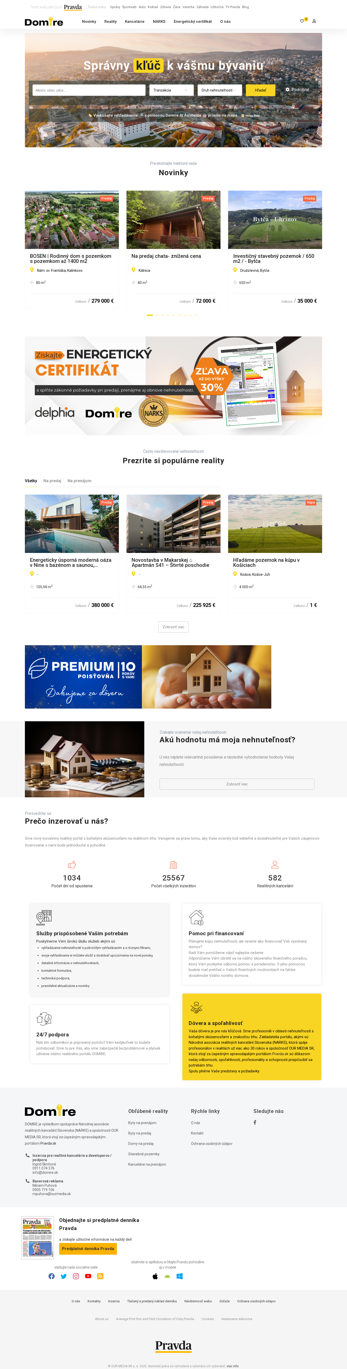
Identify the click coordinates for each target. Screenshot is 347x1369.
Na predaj (52, 480)
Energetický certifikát (193, 21)
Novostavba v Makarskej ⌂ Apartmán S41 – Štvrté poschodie (170, 562)
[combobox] (89, 90)
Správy (115, 7)
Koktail (153, 7)
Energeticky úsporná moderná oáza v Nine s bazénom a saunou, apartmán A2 (71, 562)
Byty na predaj (139, 1133)
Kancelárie (135, 21)
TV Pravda (233, 7)
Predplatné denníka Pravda (88, 1248)
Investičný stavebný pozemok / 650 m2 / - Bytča (273, 259)
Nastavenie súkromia (237, 1319)
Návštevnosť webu (198, 1301)
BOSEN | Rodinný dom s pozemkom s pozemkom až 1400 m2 (70, 259)
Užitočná (217, 7)
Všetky (31, 480)
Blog (245, 7)
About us (101, 1319)
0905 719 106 (43, 1190)
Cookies (208, 1319)
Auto (142, 7)
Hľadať (260, 90)
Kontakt (197, 1133)
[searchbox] (89, 90)
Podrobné (300, 89)
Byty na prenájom (142, 1123)
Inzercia (114, 1301)
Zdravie (165, 7)
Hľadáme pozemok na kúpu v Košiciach (266, 562)
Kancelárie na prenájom (147, 1164)
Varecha (188, 7)
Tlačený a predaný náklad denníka (152, 1301)
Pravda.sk (280, 1054)
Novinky (89, 21)
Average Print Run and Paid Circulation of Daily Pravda (155, 1319)
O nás (225, 21)
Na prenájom (79, 480)
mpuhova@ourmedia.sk (52, 1194)
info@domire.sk (45, 1172)
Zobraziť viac (173, 627)
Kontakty (94, 1301)
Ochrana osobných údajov (211, 1144)
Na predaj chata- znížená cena (166, 256)
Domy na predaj (140, 1144)
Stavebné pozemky (144, 1154)
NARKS (159, 21)
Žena (176, 7)
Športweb (129, 7)
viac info (233, 1366)
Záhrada (202, 7)
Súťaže (224, 1301)
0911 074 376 (43, 1168)
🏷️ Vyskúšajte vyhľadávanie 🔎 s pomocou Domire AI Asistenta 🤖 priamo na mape (163, 115)
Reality (110, 21)
